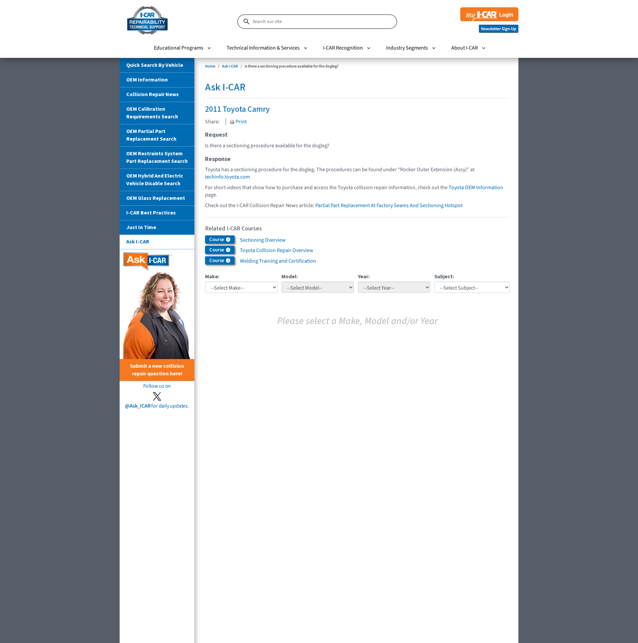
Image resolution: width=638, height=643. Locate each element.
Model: (289, 276)
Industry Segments (407, 48)
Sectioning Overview (263, 240)
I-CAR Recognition (343, 48)
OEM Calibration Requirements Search (152, 112)
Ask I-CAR (137, 241)
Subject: (444, 276)
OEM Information (147, 79)
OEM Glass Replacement (155, 198)
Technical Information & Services (263, 48)
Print (241, 121)
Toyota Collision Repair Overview (276, 250)
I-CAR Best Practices (151, 212)
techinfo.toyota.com (227, 177)
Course (217, 239)
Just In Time (141, 227)
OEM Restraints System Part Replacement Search (157, 157)
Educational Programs (178, 48)
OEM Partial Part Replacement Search (151, 135)
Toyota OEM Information (476, 187)
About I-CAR (464, 48)
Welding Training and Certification (278, 261)
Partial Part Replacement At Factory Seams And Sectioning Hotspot (389, 205)
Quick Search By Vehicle (154, 65)
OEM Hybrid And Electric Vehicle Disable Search (154, 179)
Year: (364, 276)
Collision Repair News (152, 94)
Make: (212, 276)
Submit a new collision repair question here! (157, 369)
